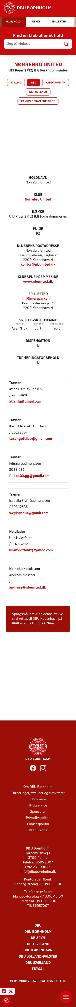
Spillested (38, 294)
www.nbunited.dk (38, 281)
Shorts (38, 324)
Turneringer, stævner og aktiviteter (38, 793)
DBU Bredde (38, 830)
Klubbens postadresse (38, 246)
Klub (38, 195)
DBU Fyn (38, 938)
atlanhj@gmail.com (25, 401)
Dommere (38, 799)
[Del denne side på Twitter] (10, 992)
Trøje (19, 324)
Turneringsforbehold (38, 358)
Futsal (38, 969)
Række (38, 212)
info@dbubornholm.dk (38, 872)
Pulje (38, 229)
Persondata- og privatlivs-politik (38, 981)
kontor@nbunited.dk (38, 264)
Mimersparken (38, 298)
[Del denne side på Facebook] (4, 992)
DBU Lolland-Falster (38, 956)
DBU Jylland (38, 944)
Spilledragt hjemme (38, 320)
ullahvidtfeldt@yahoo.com (31, 550)
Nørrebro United (38, 199)
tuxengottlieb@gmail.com (30, 439)
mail (15, 623)
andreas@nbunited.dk (27, 587)
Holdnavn (38, 178)
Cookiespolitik (38, 824)
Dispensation (38, 341)
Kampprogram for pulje (38, 101)
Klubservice (38, 805)
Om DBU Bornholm (38, 787)
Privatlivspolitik (38, 818)
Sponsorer (38, 811)
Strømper (56, 324)
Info (33, 83)
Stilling (16, 83)
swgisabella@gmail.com (29, 513)
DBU (38, 925)
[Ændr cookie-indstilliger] (6, 1000)
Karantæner (38, 92)
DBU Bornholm (38, 932)
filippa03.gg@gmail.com (29, 476)
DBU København (38, 950)
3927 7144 (45, 623)
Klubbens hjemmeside (38, 277)
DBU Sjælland (38, 963)
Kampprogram (55, 83)
